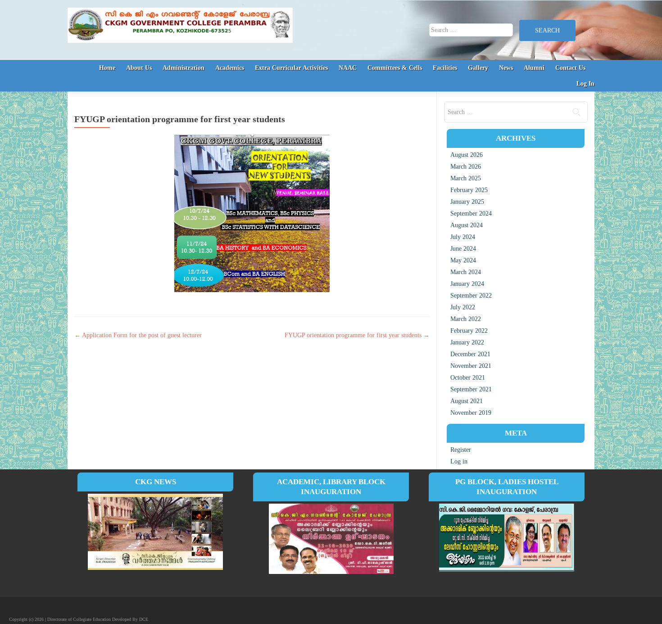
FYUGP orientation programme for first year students (357, 335)
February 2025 (469, 190)
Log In (585, 83)
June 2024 (463, 248)
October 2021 (467, 377)
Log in (458, 461)
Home (107, 67)
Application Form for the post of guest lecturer (138, 335)
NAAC (348, 67)
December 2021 (470, 354)
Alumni (534, 67)
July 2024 (462, 237)
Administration (183, 67)
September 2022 (471, 295)
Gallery (478, 67)
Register (460, 449)
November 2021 (470, 365)
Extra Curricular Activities (291, 67)
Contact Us (570, 67)
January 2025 (467, 201)
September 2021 (471, 389)
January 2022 (467, 342)
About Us (139, 67)
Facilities (445, 67)
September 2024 (471, 213)
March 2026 (465, 166)
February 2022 (469, 330)
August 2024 (466, 225)
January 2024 (467, 283)
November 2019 (470, 412)
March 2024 (465, 272)
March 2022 (465, 319)
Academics (229, 67)
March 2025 (465, 178)
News (506, 67)
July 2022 (462, 307)
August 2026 (466, 154)
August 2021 (466, 401)
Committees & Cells (394, 67)
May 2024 (463, 260)
